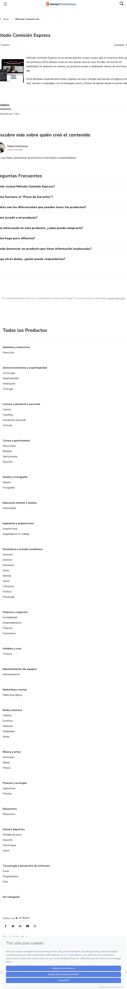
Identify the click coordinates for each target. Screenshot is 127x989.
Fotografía (9, 487)
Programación (10, 876)
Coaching (8, 415)
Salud (6, 850)
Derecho (7, 560)
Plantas (7, 793)
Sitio (5, 882)
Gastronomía (10, 456)
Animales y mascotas (16, 347)
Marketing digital (12, 695)
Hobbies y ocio (12, 648)
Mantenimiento (11, 674)
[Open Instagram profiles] (34, 926)
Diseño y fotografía (15, 477)
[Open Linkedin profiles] (20, 926)
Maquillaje (9, 731)
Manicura (8, 726)
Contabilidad (10, 617)
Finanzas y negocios (15, 612)
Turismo (7, 654)
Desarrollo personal (14, 420)
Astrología (9, 373)
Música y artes (12, 752)
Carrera (7, 409)
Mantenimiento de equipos (20, 669)
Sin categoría (11, 897)
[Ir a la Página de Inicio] (62, 4)
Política (7, 591)
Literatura (8, 586)
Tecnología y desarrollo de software (26, 866)
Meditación (9, 383)
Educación (8, 565)
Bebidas (7, 451)
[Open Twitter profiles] (13, 926)
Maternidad (9, 508)
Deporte (8, 840)
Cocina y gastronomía (16, 440)
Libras (6, 581)
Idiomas (7, 576)
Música (7, 768)
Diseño (7, 482)
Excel (6, 871)
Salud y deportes (14, 829)
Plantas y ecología (14, 783)
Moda (6, 736)
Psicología (9, 597)
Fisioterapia (9, 845)
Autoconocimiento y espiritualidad (25, 368)
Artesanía (8, 757)
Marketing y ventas (15, 689)
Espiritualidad (10, 378)
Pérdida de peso (12, 835)
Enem (6, 570)
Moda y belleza (12, 710)
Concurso (8, 554)
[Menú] (5, 4)
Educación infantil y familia (20, 503)
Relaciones (10, 809)
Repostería (9, 446)
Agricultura (9, 788)
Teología (8, 389)
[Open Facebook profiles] (5, 926)
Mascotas (8, 352)
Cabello (7, 715)
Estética (7, 721)
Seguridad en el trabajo (16, 534)
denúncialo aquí (116, 298)
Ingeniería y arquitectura (18, 523)
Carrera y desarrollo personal (21, 404)
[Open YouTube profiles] (27, 926)
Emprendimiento (12, 623)
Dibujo (6, 762)
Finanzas (8, 628)
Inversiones (9, 633)
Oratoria (7, 425)
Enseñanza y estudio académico (23, 549)
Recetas (7, 462)
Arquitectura (10, 529)
